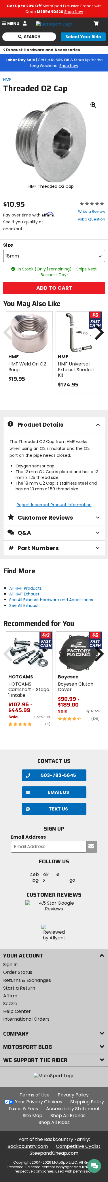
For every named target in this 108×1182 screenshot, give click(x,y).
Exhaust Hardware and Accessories (43, 50)
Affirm (10, 996)
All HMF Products (25, 588)
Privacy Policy (73, 1095)
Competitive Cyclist (78, 1146)
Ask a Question (91, 219)
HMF (7, 79)
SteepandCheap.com (54, 1153)
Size (8, 245)
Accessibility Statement (73, 1108)
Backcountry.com (27, 1146)
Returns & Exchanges (27, 980)
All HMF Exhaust (24, 594)
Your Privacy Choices (38, 1101)
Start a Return (19, 988)
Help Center (17, 1011)
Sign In (10, 964)
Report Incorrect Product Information (54, 505)
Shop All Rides (54, 1122)
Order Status (17, 972)
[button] (54, 256)
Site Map (32, 1115)
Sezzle (10, 1003)
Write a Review (91, 211)
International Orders (26, 1019)
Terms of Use (35, 1095)
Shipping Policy (87, 1101)
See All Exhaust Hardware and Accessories (51, 600)
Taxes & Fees (23, 1108)
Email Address (28, 837)
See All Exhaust (24, 605)
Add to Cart (54, 287)
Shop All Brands (68, 1115)
